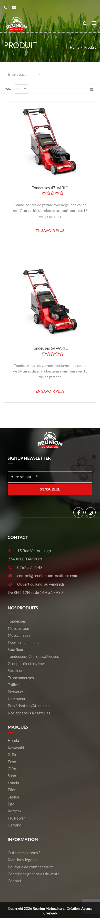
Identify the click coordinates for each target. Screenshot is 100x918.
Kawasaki (16, 747)
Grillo (12, 754)
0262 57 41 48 (30, 567)
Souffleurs (16, 649)
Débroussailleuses (23, 642)
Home (74, 47)
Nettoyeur (17, 698)
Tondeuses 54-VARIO (50, 348)
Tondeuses (17, 621)
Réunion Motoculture (48, 908)
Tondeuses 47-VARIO (50, 187)
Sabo (12, 775)
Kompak (14, 810)
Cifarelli (15, 768)
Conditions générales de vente (33, 873)
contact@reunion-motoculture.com (47, 575)
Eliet (12, 789)
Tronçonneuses (21, 677)
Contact (15, 880)
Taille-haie (17, 684)
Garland (14, 825)
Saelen (13, 797)
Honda (13, 740)
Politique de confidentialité (31, 867)
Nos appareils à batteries (29, 713)
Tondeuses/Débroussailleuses (33, 656)
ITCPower (16, 818)
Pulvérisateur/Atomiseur (29, 705)
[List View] (91, 89)
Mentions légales (22, 859)
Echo (12, 761)
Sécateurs (16, 670)
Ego (11, 804)
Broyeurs (16, 691)
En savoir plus (50, 230)
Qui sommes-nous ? (24, 852)
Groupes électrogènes (27, 663)
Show (7, 89)
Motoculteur (18, 628)
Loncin (13, 782)
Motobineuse (19, 635)
